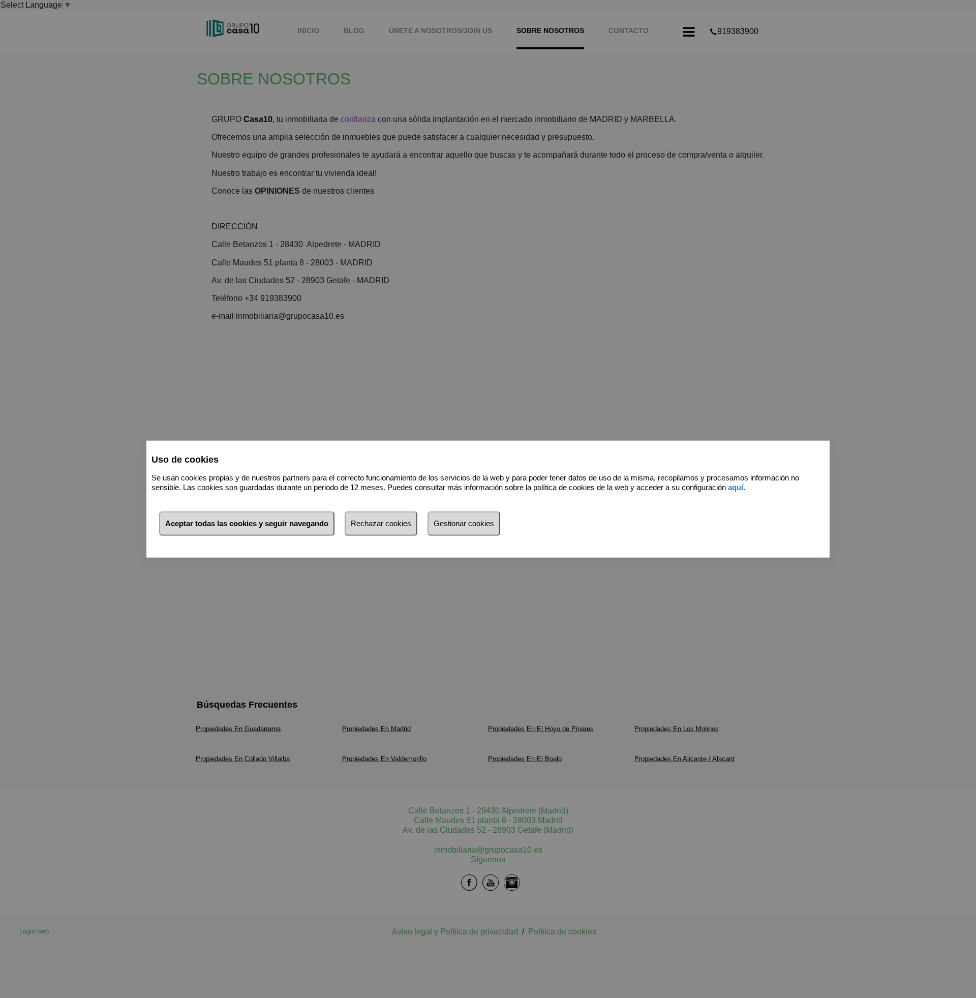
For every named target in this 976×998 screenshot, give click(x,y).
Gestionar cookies (464, 523)
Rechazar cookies (381, 523)
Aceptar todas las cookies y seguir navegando (246, 523)
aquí (735, 486)
